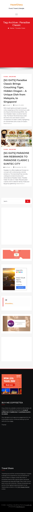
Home (12, 28)
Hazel (8, 105)
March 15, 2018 (19, 105)
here (11, 421)
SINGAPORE (12, 76)
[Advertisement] (16, 46)
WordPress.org (20, 506)
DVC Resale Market (23, 487)
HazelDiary (16, 4)
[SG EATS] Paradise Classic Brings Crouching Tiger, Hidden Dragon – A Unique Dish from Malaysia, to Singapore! (15, 91)
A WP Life (29, 505)
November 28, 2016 (20, 167)
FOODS (6, 76)
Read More (7, 123)
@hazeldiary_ (9, 303)
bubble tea (13, 412)
